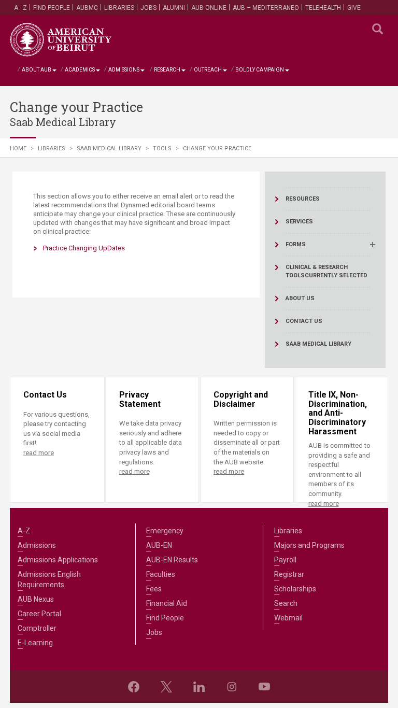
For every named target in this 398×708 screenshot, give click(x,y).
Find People (51, 7)
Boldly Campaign (259, 70)
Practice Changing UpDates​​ (84, 248)
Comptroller (37, 628)
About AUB (36, 70)
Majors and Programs (309, 545)
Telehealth (323, 7)
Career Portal (39, 614)
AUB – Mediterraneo (266, 7)
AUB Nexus (36, 599)
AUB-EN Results (172, 560)
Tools (162, 148)
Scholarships (295, 589)
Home (18, 148)
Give (354, 7)
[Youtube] (264, 686)
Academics (80, 70)
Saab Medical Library (109, 148)
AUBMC (87, 7)
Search (285, 603)
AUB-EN (159, 545)
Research (167, 70)
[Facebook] (133, 686)
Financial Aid (166, 603)
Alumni (174, 7)
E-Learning (35, 643)
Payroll (285, 560)
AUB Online (208, 7)
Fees (154, 589)
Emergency (164, 531)
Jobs (148, 7)
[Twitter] (166, 686)
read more (38, 453)
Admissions (123, 70)
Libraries (119, 7)
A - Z (20, 7)
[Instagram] (231, 686)
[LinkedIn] (199, 686)
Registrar (289, 574)
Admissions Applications (58, 560)
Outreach (208, 70)
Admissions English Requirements (49, 579)
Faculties (160, 574)
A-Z (24, 531)
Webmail (288, 618)
